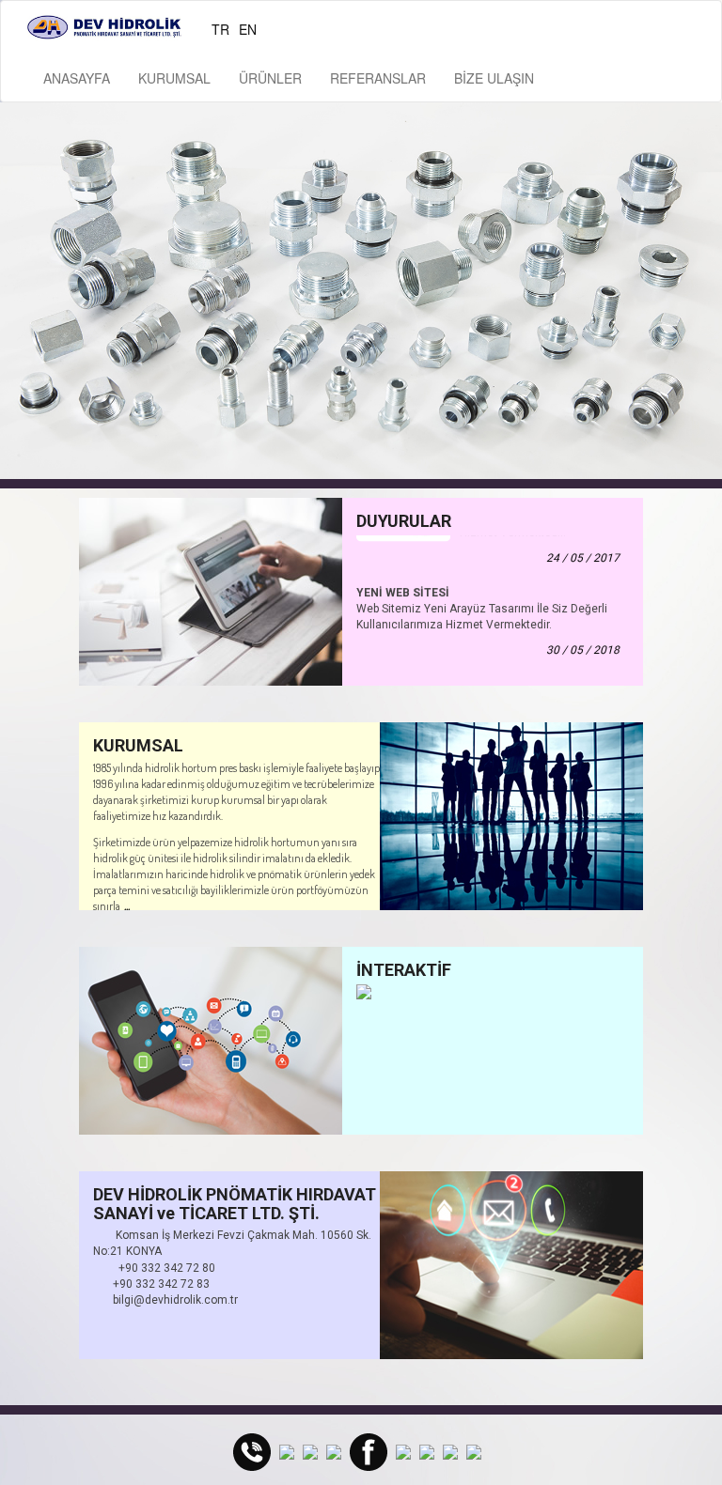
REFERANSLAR (378, 78)
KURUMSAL (174, 78)
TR (220, 29)
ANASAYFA (76, 78)
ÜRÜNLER (270, 78)
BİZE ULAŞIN (494, 78)
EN (248, 29)
